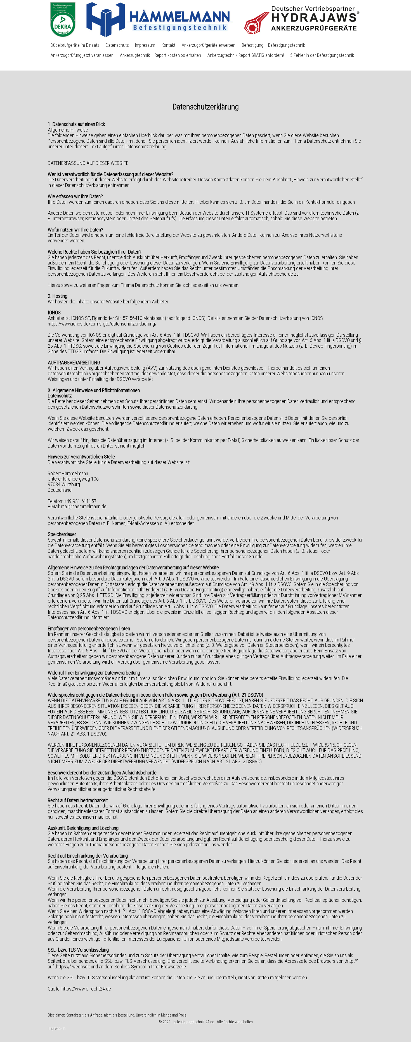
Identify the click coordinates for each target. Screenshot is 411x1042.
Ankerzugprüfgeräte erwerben (208, 45)
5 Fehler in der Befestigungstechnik (322, 55)
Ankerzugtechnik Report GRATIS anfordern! (245, 55)
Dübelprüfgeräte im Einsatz (75, 45)
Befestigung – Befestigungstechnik (273, 45)
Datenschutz (117, 45)
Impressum (145, 45)
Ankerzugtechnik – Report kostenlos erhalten (160, 55)
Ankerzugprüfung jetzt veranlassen (82, 55)
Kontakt (168, 45)
